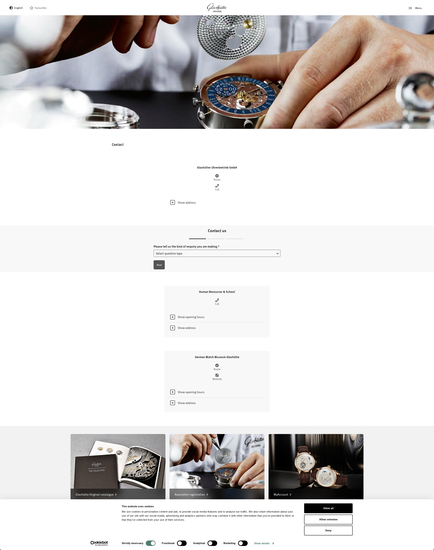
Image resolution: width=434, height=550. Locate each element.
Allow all (328, 508)
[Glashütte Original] (217, 8)
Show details (262, 543)
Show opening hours (191, 317)
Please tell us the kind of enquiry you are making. (186, 246)
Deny (328, 530)
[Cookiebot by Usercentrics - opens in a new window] (99, 543)
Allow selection (328, 519)
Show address (187, 202)
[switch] (182, 543)
